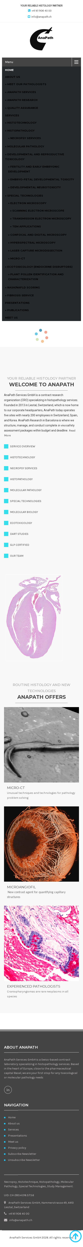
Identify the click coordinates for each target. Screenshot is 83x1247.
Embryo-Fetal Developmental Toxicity (42, 179)
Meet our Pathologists (26, 84)
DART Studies (19, 534)
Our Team (16, 556)
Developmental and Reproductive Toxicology (34, 157)
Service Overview (22, 446)
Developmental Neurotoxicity (35, 187)
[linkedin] (8, 1090)
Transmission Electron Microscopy (41, 218)
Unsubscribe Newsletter (24, 1160)
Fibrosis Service (20, 295)
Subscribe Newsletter (22, 1154)
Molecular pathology (25, 146)
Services (12, 115)
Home (9, 70)
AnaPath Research (22, 100)
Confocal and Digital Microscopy (38, 234)
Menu (9, 62)
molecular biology (24, 512)
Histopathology (20, 130)
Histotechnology (21, 122)
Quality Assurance (22, 107)
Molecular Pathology (26, 490)
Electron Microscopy (28, 203)
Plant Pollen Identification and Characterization (36, 277)
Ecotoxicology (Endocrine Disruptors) (40, 266)
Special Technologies (25, 195)
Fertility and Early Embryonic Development (33, 169)
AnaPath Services (21, 92)
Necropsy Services (25, 138)
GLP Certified (19, 545)
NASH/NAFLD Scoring (23, 287)
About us (12, 76)
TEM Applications (26, 226)
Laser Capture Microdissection (36, 250)
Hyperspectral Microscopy (32, 242)
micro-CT (17, 258)
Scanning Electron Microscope (38, 210)
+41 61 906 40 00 (42, 10)
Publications (18, 310)
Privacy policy (17, 1148)
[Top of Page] (75, 1236)
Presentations (17, 302)
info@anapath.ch (41, 16)
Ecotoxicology (21, 523)
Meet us (11, 317)
